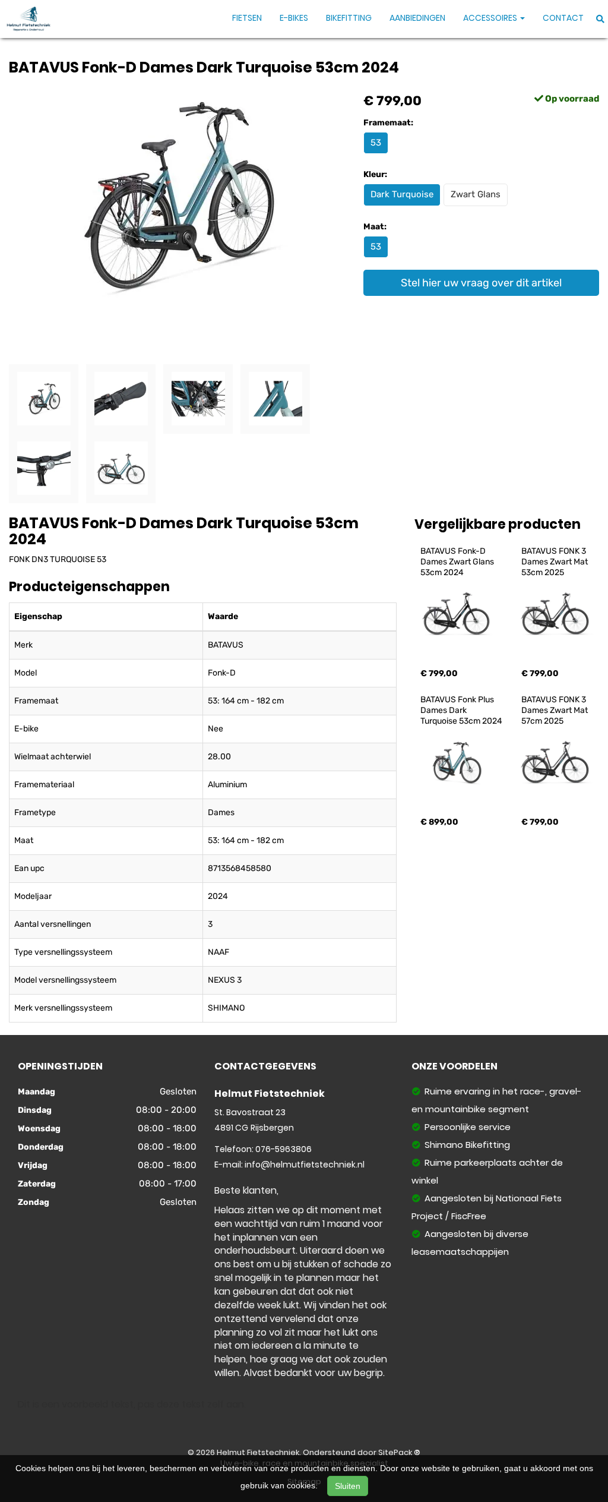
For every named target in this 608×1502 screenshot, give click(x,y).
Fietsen (247, 18)
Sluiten (347, 1486)
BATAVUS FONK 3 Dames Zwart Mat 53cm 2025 (555, 562)
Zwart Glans (476, 194)
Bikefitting (349, 18)
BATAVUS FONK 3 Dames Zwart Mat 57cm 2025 (555, 710)
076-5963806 (283, 1149)
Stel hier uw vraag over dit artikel (481, 282)
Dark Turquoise (401, 194)
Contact (563, 18)
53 (375, 142)
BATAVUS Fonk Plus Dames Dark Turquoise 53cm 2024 (461, 710)
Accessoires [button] (491, 18)
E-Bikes (294, 18)
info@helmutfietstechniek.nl (305, 1164)
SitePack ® (399, 1452)
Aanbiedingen (417, 18)
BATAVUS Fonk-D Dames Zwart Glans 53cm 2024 (458, 562)
